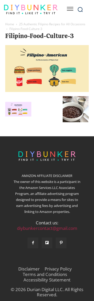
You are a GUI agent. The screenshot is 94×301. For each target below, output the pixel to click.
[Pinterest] (61, 243)
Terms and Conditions (45, 274)
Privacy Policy (58, 269)
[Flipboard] (47, 243)
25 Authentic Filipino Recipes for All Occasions (52, 24)
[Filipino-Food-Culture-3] (47, 90)
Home (9, 24)
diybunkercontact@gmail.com (47, 228)
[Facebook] (33, 243)
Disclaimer (29, 269)
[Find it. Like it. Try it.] (31, 9)
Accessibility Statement (47, 280)
